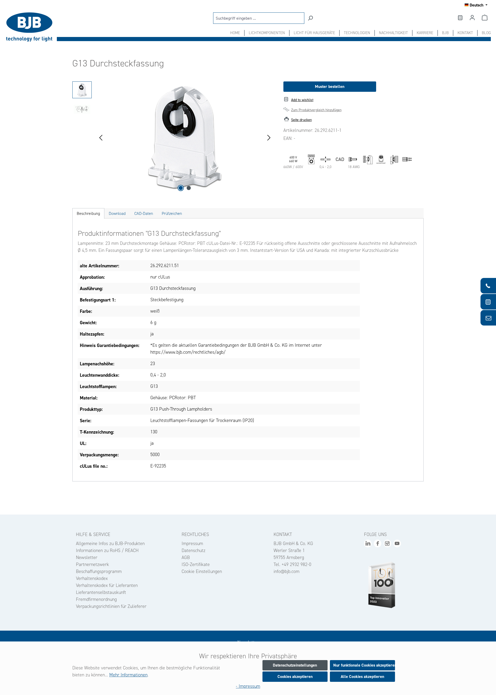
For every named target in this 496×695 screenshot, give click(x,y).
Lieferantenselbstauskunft (101, 592)
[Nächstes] (269, 137)
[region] (172, 137)
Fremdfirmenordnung (96, 599)
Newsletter (86, 557)
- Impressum (248, 686)
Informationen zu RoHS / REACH (107, 550)
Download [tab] (117, 213)
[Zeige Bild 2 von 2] (189, 188)
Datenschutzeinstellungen (295, 665)
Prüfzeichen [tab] (172, 213)
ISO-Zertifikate (196, 564)
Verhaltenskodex (92, 578)
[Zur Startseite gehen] (31, 27)
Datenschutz (193, 550)
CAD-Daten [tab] (143, 213)
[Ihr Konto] (472, 17)
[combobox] (258, 18)
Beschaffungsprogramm (99, 571)
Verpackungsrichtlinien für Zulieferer (111, 606)
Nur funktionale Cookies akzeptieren (364, 665)
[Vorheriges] (101, 137)
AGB (186, 557)
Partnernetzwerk (92, 564)
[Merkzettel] (460, 17)
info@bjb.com (286, 571)
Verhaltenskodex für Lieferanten (107, 585)
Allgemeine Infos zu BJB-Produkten (110, 543)
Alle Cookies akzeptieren (362, 676)
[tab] (88, 213)
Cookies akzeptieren (295, 676)
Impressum (192, 543)
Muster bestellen (329, 86)
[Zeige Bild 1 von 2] (181, 188)
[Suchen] (310, 18)
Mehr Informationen (128, 675)
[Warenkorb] (484, 17)
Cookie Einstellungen (202, 571)
